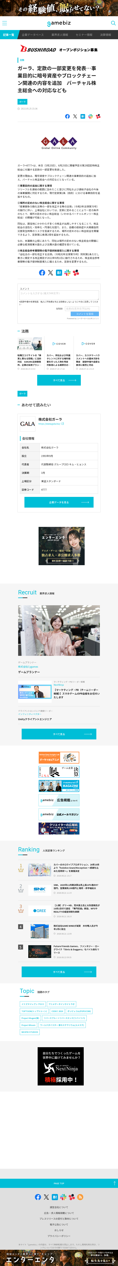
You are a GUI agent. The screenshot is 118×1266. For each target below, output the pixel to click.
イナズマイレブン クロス (33, 1004)
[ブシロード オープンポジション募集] (59, 48)
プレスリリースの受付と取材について (59, 1218)
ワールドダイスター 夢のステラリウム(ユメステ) (62, 1025)
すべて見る (59, 380)
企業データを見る (59, 502)
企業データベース (33, 35)
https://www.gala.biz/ (49, 423)
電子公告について (59, 1224)
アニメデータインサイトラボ (62, 1004)
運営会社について (59, 1207)
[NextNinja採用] (61, 1066)
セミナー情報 (84, 35)
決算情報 (105, 35)
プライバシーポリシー (59, 1236)
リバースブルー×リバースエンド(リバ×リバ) (64, 1018)
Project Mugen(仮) (30, 1018)
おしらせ (59, 1230)
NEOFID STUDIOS (30, 1032)
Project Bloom (28, 1025)
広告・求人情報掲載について (59, 1213)
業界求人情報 (59, 35)
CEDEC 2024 (57, 1011)
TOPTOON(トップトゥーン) (34, 1011)
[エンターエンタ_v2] (62, 546)
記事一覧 (8, 35)
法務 (22, 60)
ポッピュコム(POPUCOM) (79, 1011)
